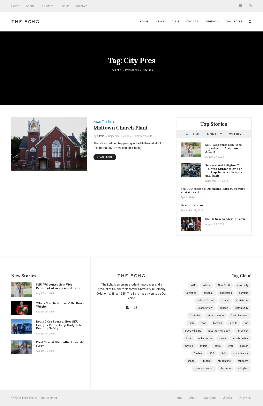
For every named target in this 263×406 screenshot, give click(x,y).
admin (100, 136)
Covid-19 (195, 315)
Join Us (64, 6)
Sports (192, 21)
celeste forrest (205, 300)
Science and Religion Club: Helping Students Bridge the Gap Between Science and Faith (224, 170)
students (243, 361)
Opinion (212, 21)
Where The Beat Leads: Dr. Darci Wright (60, 304)
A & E (176, 21)
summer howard (204, 368)
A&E (193, 285)
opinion (244, 346)
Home (15, 6)
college (224, 308)
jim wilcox (242, 330)
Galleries (234, 21)
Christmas (242, 300)
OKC (230, 346)
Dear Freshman (192, 205)
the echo (225, 368)
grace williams (193, 330)
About (30, 6)
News (160, 21)
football (217, 323)
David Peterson (239, 315)
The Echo (25, 21)
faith (191, 323)
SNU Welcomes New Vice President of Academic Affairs (223, 148)
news (218, 346)
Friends (233, 323)
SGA (211, 353)
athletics (191, 292)
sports (191, 361)
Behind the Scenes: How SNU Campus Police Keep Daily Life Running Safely (59, 325)
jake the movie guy (219, 330)
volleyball (243, 368)
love (188, 338)
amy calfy (242, 285)
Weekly (235, 134)
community (241, 308)
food (203, 323)
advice (206, 285)
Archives (81, 6)
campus (243, 292)
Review (198, 353)
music (203, 346)
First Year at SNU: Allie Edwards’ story (60, 343)
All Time (193, 134)
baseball (208, 292)
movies (189, 346)
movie (222, 338)
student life (224, 361)
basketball (226, 292)
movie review (240, 338)
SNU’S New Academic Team (225, 219)
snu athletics (240, 353)
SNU (223, 353)
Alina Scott (224, 285)
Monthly (214, 134)
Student (206, 361)
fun (246, 323)
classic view (205, 308)
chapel (225, 300)
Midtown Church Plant (120, 128)
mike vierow (205, 338)
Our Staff (47, 6)
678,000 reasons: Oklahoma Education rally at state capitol (213, 190)
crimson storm (215, 315)
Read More (105, 157)
